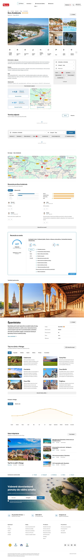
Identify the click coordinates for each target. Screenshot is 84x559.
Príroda (39, 352)
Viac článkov (72, 434)
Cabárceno (27, 357)
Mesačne (72, 115)
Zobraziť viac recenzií (42, 227)
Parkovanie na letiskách (30, 530)
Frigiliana (62, 381)
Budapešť (44, 474)
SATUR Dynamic (46, 534)
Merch (44, 538)
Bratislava (54, 474)
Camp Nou (62, 357)
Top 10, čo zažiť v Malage (16, 463)
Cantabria (27, 369)
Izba (30, 251)
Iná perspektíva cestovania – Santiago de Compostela (61, 448)
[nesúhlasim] (11, 209)
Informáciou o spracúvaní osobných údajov (16, 502)
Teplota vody (17, 403)
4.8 (18, 15)
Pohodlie (31, 258)
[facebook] (65, 545)
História (22, 352)
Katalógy (45, 536)
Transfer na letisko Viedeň (30, 534)
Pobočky (9, 528)
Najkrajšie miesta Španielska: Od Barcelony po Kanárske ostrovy (63, 440)
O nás (9, 526)
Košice (63, 474)
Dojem (31, 253)
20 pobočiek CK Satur (17, 514)
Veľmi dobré (11, 195)
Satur (35, 6)
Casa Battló (63, 369)
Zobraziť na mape (71, 347)
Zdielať (73, 14)
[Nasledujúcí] (76, 52)
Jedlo (31, 256)
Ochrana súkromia (46, 528)
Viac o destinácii (11, 336)
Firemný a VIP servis (29, 532)
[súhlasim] (9, 209)
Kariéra (9, 530)
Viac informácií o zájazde (29, 86)
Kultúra (33, 352)
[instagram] (71, 545)
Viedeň (35, 474)
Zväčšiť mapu (71, 157)
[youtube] (75, 545)
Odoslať (40, 497)
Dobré (10, 197)
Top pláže (15, 352)
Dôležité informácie (47, 526)
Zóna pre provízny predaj (65, 526)
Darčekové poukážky (29, 528)
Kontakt (9, 534)
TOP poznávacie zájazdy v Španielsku (61, 455)
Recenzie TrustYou (18, 107)
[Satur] (6, 5)
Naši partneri (63, 532)
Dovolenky (29, 3)
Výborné (10, 193)
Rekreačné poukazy (47, 532)
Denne (65, 115)
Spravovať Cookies (73, 553)
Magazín (9, 532)
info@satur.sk (62, 514)
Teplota (10, 403)
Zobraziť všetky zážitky (41, 393)
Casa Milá (27, 381)
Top (9, 352)
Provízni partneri (64, 528)
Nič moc (10, 198)
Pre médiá (63, 530)
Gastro (28, 352)
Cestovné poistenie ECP (30, 526)
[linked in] (68, 545)
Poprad (72, 474)
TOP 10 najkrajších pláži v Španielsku (60, 463)
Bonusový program (47, 530)
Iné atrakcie (46, 352)
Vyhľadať (65, 81)
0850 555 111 (38, 514)
